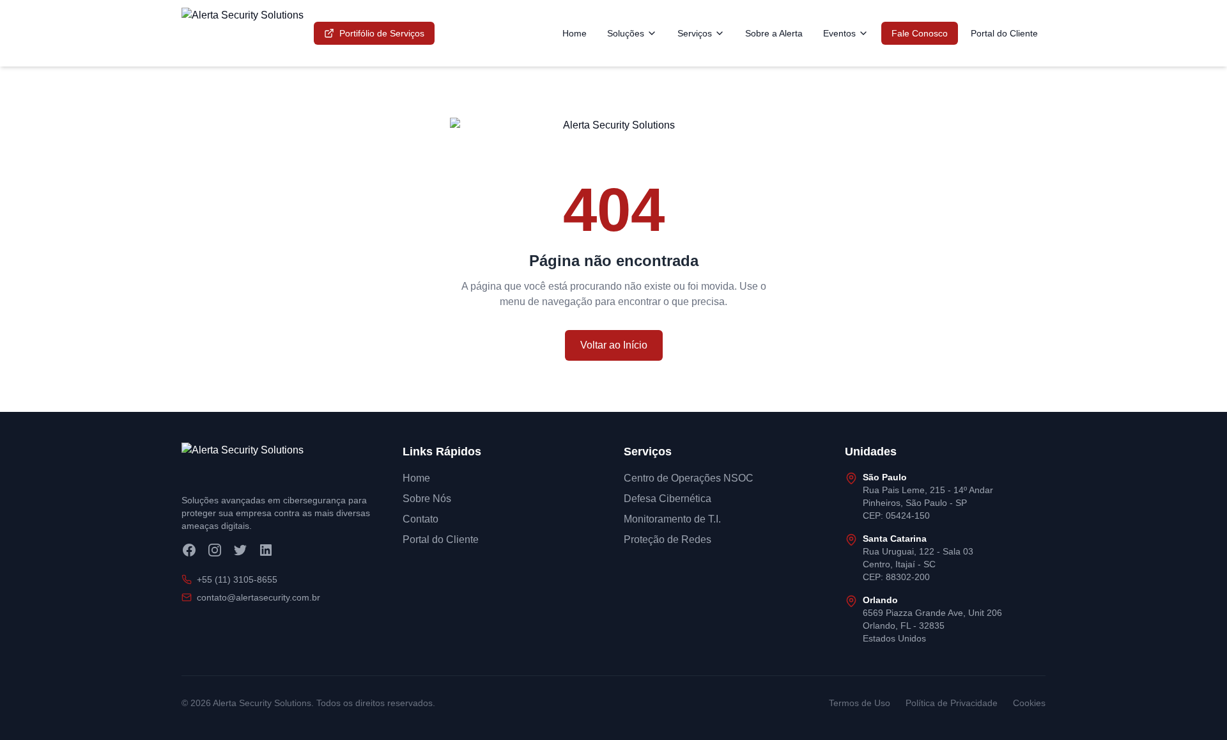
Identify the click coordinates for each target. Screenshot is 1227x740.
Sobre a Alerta (774, 33)
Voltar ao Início (613, 345)
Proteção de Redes (667, 539)
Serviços (694, 33)
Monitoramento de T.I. (672, 519)
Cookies (1029, 703)
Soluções (625, 33)
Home (574, 33)
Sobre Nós (427, 498)
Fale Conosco (919, 33)
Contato (420, 519)
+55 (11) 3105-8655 (237, 579)
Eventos (839, 33)
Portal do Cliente (1004, 33)
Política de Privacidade (952, 703)
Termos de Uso (859, 703)
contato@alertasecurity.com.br (258, 597)
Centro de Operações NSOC (688, 478)
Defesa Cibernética (667, 498)
